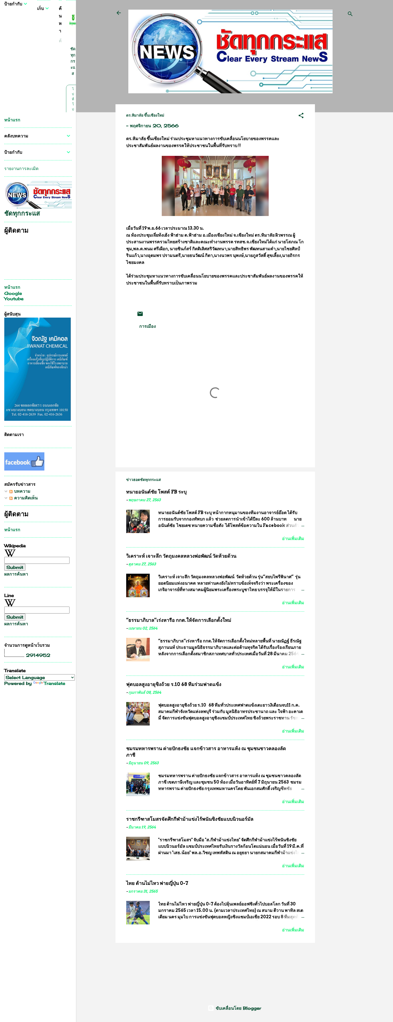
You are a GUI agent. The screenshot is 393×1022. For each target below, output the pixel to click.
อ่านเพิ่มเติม (293, 538)
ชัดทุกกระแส (72, 61)
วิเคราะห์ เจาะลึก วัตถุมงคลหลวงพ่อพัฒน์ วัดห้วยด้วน (181, 556)
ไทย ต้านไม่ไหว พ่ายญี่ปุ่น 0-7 (157, 883)
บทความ (21, 491)
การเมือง (147, 326)
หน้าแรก (12, 119)
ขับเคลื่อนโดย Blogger (237, 1008)
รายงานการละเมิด (21, 168)
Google (13, 293)
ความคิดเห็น (25, 497)
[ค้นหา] (350, 14)
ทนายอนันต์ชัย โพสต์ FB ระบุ (156, 492)
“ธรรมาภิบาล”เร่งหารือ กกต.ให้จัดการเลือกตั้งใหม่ (178, 620)
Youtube (14, 298)
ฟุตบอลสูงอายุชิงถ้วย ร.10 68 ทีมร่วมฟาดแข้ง (173, 684)
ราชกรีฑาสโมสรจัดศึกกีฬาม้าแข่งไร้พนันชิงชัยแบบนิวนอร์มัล (189, 819)
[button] (301, 116)
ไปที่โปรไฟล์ (73, 109)
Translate (54, 683)
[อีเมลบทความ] (140, 315)
